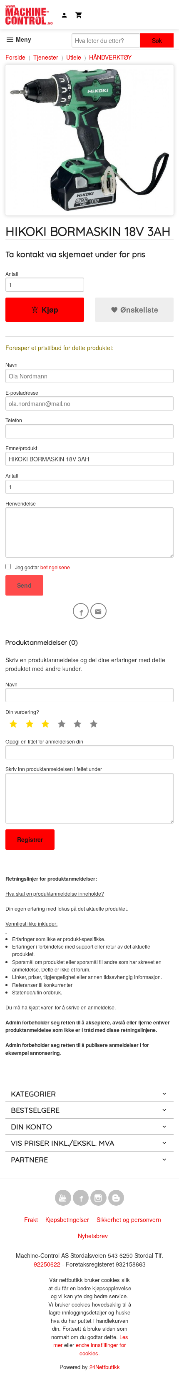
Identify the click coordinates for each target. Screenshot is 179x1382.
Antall (11, 273)
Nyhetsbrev (93, 1236)
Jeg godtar (42, 567)
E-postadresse (21, 392)
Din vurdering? (22, 711)
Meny (22, 39)
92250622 (47, 1264)
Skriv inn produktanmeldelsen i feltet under (53, 768)
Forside (15, 57)
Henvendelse (20, 503)
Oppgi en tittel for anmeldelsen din (44, 741)
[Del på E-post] (98, 611)
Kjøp (50, 309)
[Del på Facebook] (81, 611)
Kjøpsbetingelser (67, 1219)
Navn (11, 364)
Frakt (31, 1219)
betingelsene (55, 567)
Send (24, 585)
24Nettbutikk (105, 1367)
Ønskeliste (138, 309)
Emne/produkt (21, 447)
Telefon (13, 419)
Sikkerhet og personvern (129, 1219)
